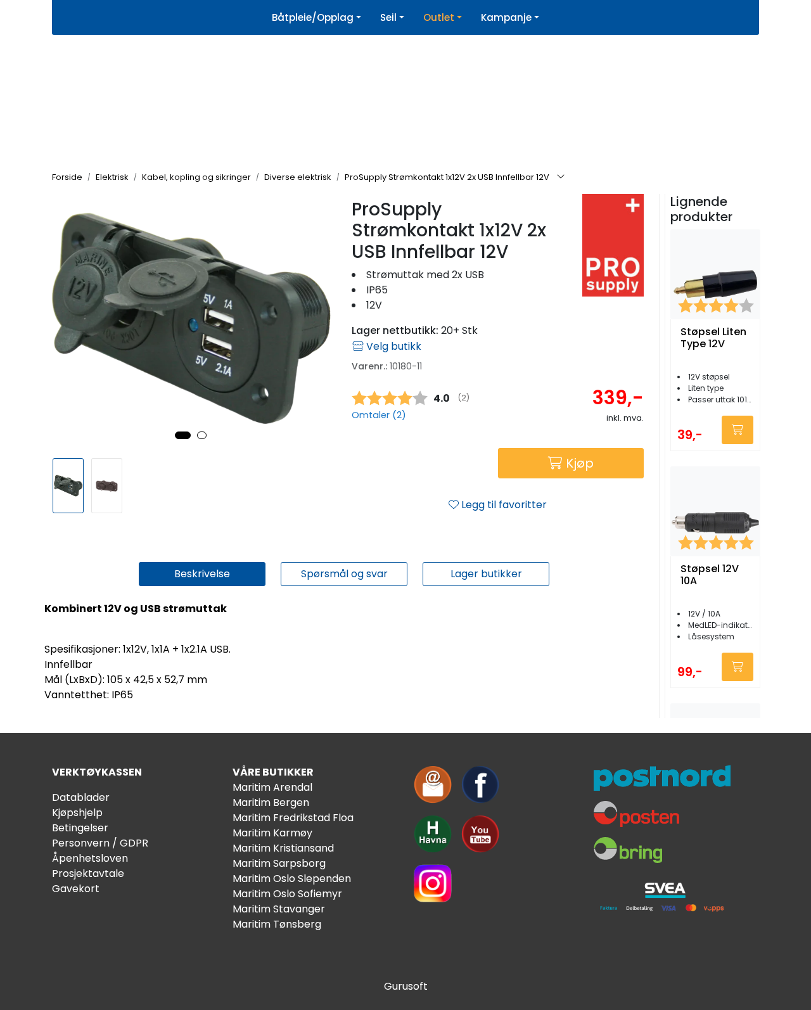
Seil (388, 17)
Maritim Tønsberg (277, 924)
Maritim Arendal (272, 787)
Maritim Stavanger (279, 909)
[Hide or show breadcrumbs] (561, 177)
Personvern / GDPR (100, 843)
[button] (183, 435)
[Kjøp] (737, 430)
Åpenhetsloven (90, 858)
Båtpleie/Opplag (313, 17)
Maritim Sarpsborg (279, 863)
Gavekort (75, 888)
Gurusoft (406, 986)
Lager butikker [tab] (486, 573)
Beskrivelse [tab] (202, 573)
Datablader (81, 797)
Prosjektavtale (88, 873)
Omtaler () (379, 415)
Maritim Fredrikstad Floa (293, 817)
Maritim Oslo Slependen (292, 878)
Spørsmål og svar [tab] (344, 573)
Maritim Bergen (271, 802)
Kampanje (506, 17)
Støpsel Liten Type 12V (713, 338)
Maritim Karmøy (272, 833)
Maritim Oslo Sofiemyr (287, 893)
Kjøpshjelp (77, 812)
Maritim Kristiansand (283, 848)
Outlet (438, 17)
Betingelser (80, 828)
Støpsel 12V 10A (709, 575)
